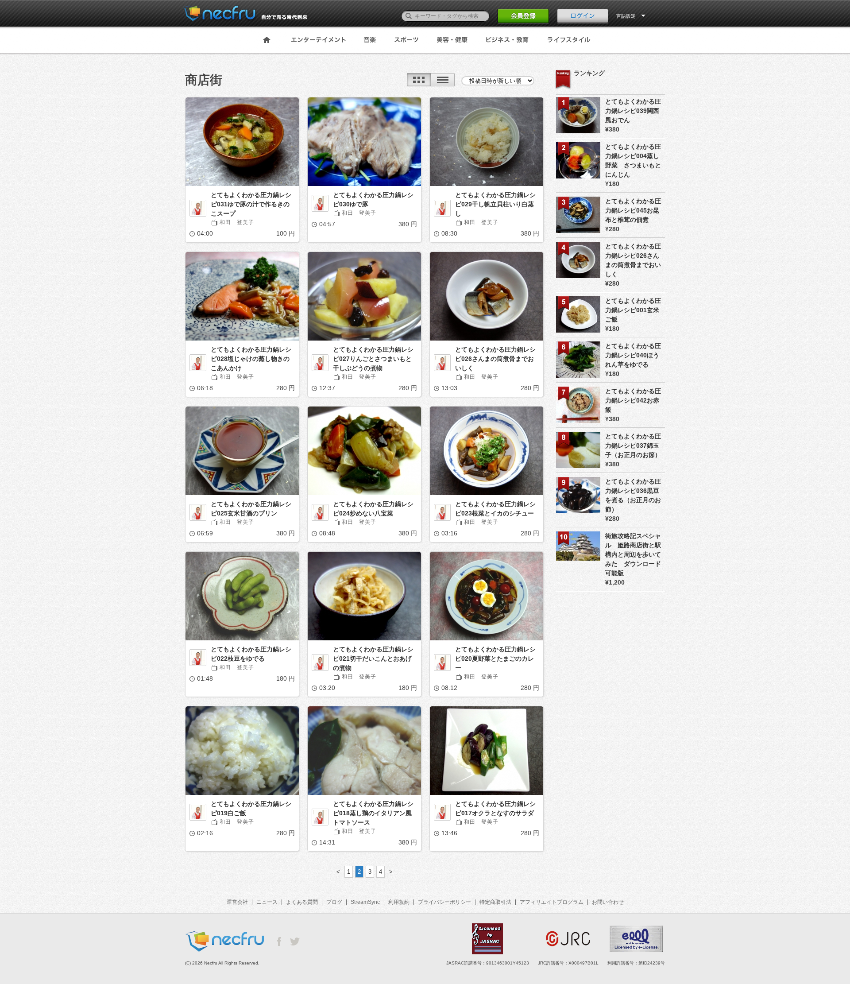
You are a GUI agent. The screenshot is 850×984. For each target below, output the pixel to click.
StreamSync (365, 902)
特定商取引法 (495, 902)
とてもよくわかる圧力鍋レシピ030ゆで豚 (373, 199)
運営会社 (237, 902)
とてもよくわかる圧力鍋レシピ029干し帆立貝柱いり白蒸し (495, 204)
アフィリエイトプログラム (551, 902)
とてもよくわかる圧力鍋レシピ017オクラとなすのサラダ (495, 808)
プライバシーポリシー (444, 902)
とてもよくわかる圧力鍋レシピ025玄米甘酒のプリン (251, 508)
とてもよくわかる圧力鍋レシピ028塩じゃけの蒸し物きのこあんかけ (251, 359)
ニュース (267, 902)
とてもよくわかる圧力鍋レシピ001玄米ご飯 (633, 310)
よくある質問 (302, 902)
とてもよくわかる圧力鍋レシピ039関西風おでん (633, 111)
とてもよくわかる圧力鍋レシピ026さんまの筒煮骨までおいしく (495, 359)
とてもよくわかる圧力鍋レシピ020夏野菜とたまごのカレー (495, 658)
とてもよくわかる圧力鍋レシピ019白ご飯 (251, 808)
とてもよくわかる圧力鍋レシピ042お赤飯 (633, 400)
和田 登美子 (237, 222)
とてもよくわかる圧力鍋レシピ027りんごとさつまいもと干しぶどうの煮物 (373, 359)
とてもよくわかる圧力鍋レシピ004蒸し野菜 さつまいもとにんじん (633, 160)
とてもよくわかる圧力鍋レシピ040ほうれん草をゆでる (633, 355)
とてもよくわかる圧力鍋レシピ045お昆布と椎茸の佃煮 (633, 210)
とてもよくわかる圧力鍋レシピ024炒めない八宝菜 (373, 508)
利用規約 (399, 902)
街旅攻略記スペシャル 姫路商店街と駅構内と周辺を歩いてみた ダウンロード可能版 (633, 554)
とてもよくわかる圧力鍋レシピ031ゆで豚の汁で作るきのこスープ (251, 204)
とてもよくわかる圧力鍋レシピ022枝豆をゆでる (251, 654)
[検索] (409, 16)
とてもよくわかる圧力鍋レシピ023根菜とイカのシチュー (495, 508)
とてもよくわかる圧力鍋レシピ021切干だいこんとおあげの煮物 (373, 658)
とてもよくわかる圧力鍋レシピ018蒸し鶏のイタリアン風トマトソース (373, 813)
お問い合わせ (608, 902)
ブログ (334, 902)
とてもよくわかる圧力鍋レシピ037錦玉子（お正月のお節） (633, 445)
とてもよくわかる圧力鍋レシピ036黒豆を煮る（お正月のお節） (633, 495)
